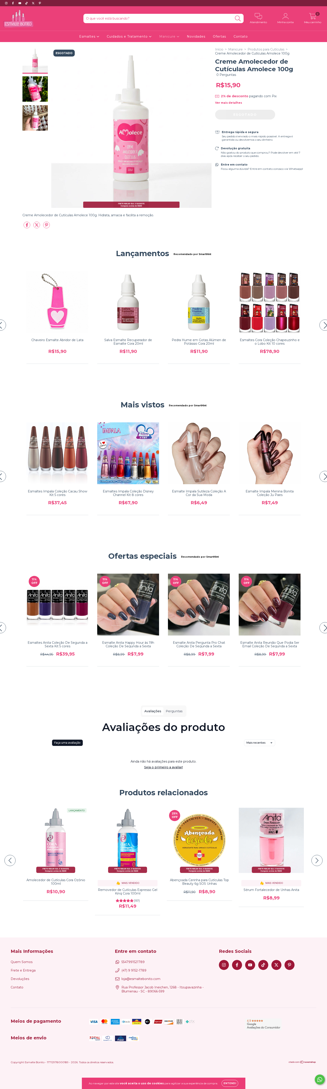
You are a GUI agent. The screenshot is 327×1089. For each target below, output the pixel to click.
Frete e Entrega (23, 970)
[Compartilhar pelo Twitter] (37, 227)
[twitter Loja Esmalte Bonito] (33, 3)
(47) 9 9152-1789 (133, 970)
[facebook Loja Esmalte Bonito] (13, 3)
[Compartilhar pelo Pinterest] (46, 227)
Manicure (168, 36)
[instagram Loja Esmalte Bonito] (6, 3)
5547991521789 (133, 962)
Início (219, 49)
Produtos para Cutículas (266, 49)
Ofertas (219, 36)
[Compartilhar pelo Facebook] (27, 227)
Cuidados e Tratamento (128, 36)
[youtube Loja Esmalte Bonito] (20, 3)
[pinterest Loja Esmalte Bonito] (40, 3)
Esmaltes (88, 36)
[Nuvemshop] (302, 1062)
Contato (241, 36)
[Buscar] (238, 18)
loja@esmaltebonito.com (140, 979)
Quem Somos (21, 962)
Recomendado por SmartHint (192, 254)
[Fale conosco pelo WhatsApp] (320, 1080)
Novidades (196, 36)
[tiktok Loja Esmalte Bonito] (27, 3)
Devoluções (20, 979)
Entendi (230, 1083)
